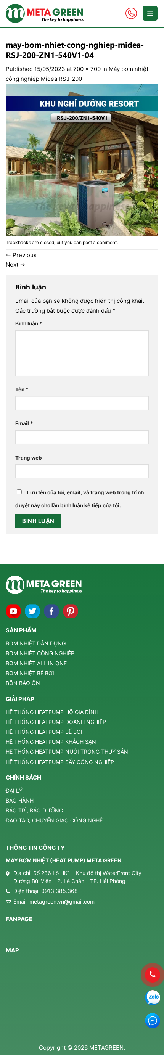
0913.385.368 (59, 891)
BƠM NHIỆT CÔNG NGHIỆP (40, 653)
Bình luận (28, 323)
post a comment (100, 242)
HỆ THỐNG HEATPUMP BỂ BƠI (44, 732)
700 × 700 (87, 68)
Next (15, 264)
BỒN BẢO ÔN (23, 683)
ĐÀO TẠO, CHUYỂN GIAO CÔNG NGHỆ (54, 820)
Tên (22, 389)
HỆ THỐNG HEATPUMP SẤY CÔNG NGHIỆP (60, 762)
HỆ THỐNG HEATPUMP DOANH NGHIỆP (56, 722)
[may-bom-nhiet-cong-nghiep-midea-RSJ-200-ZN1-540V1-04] (82, 159)
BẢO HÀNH (20, 800)
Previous (21, 255)
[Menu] (150, 13)
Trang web (28, 458)
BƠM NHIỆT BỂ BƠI (30, 673)
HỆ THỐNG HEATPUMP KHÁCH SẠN (51, 741)
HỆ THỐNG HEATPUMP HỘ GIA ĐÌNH (52, 712)
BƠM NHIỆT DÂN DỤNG (36, 643)
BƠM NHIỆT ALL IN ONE (36, 663)
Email (24, 423)
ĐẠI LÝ (14, 790)
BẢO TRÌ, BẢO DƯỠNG (34, 810)
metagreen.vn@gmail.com (62, 901)
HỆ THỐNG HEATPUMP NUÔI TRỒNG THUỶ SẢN (67, 751)
